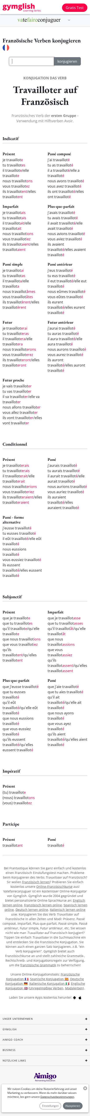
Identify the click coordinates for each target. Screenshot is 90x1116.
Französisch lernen (36, 882)
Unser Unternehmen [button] (18, 1018)
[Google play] (74, 997)
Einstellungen (50, 1106)
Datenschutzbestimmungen (57, 1097)
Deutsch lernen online (32, 910)
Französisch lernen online (43, 905)
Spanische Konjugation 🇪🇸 (49, 979)
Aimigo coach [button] (13, 1039)
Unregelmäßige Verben (46, 988)
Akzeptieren (72, 1106)
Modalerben (74, 988)
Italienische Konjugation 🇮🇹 (49, 983)
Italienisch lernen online (67, 910)
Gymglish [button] (10, 1029)
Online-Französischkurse (54, 886)
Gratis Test (75, 7)
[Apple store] (80, 997)
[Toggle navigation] (69, 20)
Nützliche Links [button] (14, 1060)
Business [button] (9, 1050)
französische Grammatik (38, 965)
